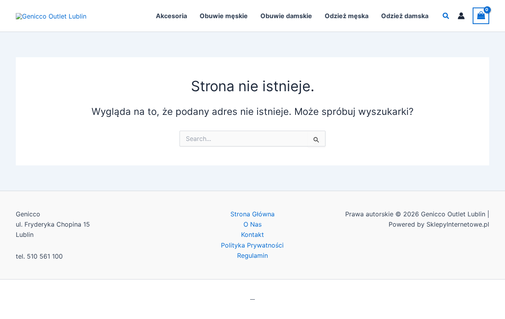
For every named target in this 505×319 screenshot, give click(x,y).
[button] (446, 16)
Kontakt (252, 234)
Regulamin (252, 255)
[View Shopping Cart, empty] (481, 16)
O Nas (252, 224)
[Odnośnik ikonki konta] (461, 15)
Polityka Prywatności (252, 245)
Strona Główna (252, 214)
